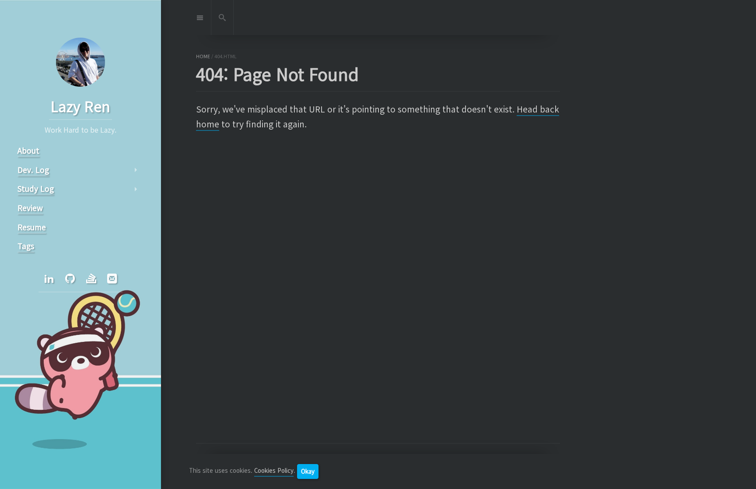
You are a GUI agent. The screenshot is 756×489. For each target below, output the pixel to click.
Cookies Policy (274, 471)
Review (30, 207)
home (203, 56)
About (28, 150)
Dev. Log (33, 169)
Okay (308, 471)
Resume (32, 227)
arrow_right (135, 170)
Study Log (36, 188)
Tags (26, 245)
